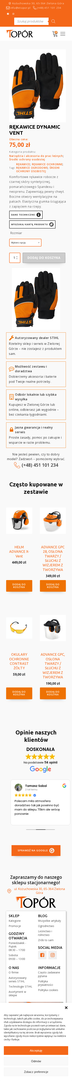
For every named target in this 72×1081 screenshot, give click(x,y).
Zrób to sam (46, 940)
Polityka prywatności (45, 983)
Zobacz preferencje (36, 1071)
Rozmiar (16, 233)
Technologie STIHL (20, 986)
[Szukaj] (53, 21)
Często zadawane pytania (49, 974)
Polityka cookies (48, 990)
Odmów (36, 1061)
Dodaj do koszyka (43, 258)
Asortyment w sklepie (17, 993)
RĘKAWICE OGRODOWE (32, 167)
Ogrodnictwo (46, 926)
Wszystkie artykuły (49, 921)
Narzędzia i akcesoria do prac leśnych (36, 156)
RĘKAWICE (23, 164)
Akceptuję (36, 1050)
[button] (66, 1008)
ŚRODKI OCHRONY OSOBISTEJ (38, 169)
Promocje (15, 926)
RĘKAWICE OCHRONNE (47, 164)
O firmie (14, 972)
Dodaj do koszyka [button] (19, 586)
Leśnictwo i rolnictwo (45, 933)
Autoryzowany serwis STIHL (17, 979)
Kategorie (15, 921)
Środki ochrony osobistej (27, 159)
